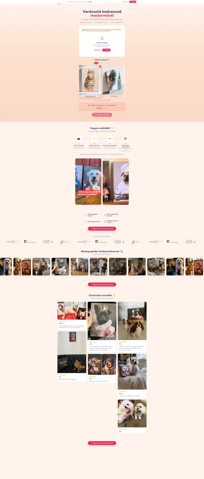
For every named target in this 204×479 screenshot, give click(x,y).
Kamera (98, 50)
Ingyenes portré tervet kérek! (103, 229)
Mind (96, 63)
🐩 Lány (107, 63)
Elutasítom (125, 1)
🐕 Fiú (101, 63)
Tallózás (107, 50)
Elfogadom (132, 1)
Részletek (90, 1)
